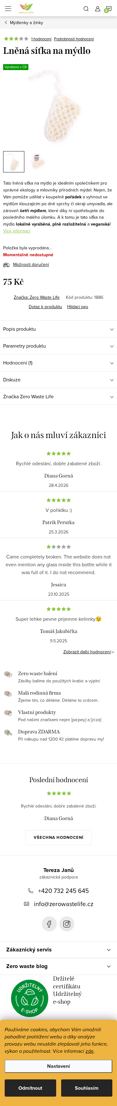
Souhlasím (87, 1088)
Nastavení (58, 1066)
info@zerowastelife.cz (63, 903)
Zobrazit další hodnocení (87, 652)
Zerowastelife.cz (49, 923)
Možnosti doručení (31, 264)
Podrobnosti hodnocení (74, 38)
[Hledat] (86, 8)
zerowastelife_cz (66, 923)
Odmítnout (30, 1088)
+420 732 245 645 (63, 890)
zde (89, 1050)
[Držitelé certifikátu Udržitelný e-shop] (29, 998)
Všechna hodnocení (59, 837)
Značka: (37, 297)
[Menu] (8, 8)
